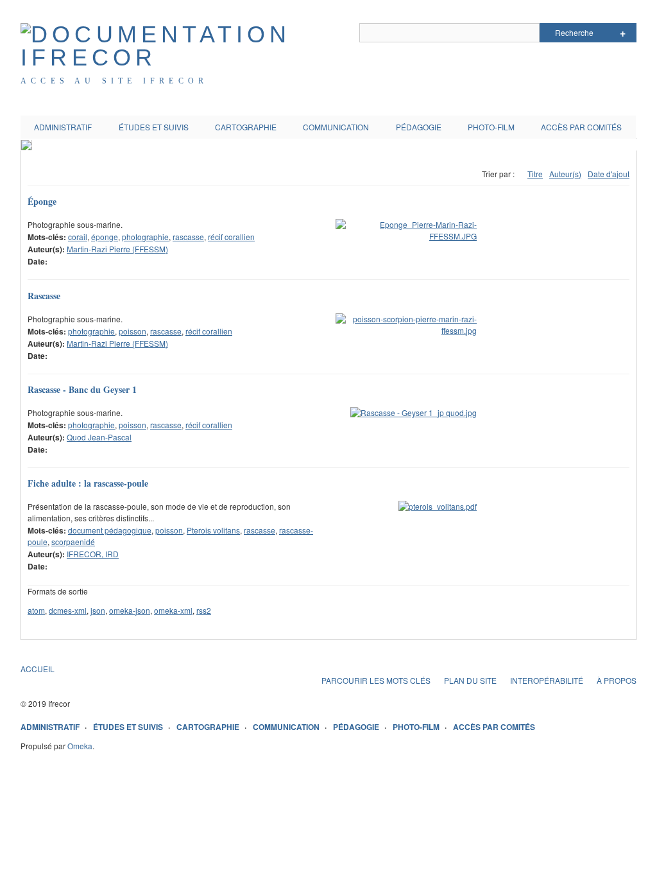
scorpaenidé (73, 541)
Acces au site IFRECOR (114, 80)
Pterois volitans (213, 530)
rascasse (188, 236)
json (97, 610)
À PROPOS (616, 680)
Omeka (79, 745)
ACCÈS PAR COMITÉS (581, 126)
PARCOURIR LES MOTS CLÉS (376, 680)
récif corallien (231, 236)
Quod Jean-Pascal (99, 436)
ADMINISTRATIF (63, 126)
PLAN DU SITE (470, 680)
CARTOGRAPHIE (246, 126)
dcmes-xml (68, 610)
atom (36, 610)
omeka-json (129, 610)
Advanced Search (622, 32)
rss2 (203, 610)
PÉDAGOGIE (418, 126)
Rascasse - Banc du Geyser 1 (82, 389)
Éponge (42, 201)
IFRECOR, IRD (93, 553)
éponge (104, 236)
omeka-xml (173, 610)
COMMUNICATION (336, 126)
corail (77, 236)
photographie (145, 236)
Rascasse (44, 295)
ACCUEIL (38, 668)
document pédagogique (109, 530)
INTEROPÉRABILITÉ (546, 680)
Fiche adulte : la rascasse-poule (88, 483)
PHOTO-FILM (491, 126)
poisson (132, 331)
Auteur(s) (565, 173)
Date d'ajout (608, 173)
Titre (535, 173)
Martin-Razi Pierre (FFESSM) (117, 248)
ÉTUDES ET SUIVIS (154, 126)
